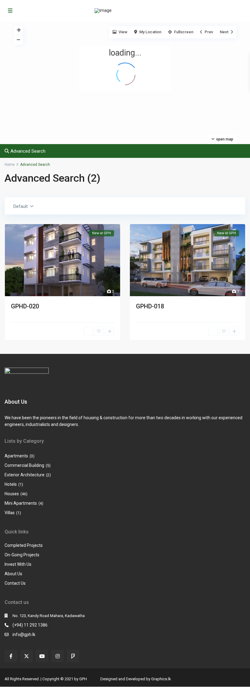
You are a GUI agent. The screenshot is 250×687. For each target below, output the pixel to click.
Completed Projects (24, 545)
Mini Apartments (21, 503)
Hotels (11, 484)
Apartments (16, 455)
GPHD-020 (25, 306)
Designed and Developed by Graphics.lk (135, 679)
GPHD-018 (150, 306)
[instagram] (57, 656)
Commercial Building (24, 465)
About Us (13, 573)
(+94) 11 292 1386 (30, 625)
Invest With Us (18, 564)
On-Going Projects (22, 554)
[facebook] (11, 656)
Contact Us (15, 583)
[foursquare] (73, 656)
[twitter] (26, 656)
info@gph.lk (23, 634)
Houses (12, 493)
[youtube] (42, 656)
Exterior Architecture (25, 474)
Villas (10, 512)
